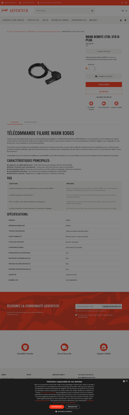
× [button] (126, 381)
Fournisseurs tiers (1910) (48, 392)
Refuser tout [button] (72, 407)
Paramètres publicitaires (42, 400)
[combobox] (124, 381)
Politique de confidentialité (68, 402)
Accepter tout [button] (56, 407)
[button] (64, 411)
